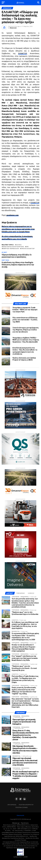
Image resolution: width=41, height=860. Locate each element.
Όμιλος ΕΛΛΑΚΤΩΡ (27, 248)
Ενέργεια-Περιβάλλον (11, 248)
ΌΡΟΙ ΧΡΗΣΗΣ (11, 804)
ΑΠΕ (27, 246)
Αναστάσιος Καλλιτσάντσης (13, 246)
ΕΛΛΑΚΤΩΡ (22, 53)
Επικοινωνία (20, 815)
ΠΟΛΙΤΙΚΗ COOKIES (21, 807)
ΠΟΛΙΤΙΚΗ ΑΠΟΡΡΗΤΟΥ (26, 804)
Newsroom (13, 28)
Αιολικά (18, 244)
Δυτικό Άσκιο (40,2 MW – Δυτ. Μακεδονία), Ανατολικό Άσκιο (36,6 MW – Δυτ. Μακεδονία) (20, 103)
